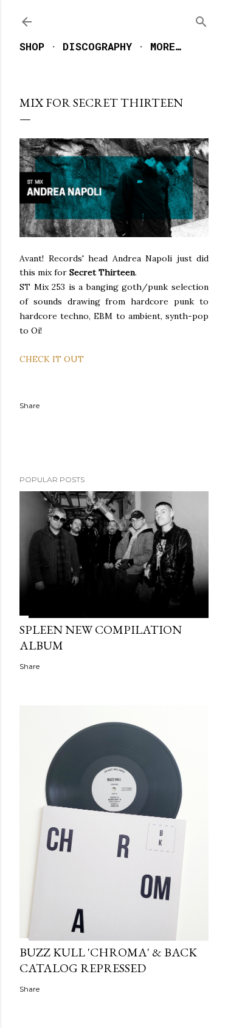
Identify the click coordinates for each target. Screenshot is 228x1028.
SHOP (31, 46)
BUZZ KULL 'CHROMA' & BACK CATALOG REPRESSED (108, 960)
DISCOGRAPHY (97, 46)
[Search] (201, 19)
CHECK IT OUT (51, 359)
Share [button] (29, 405)
